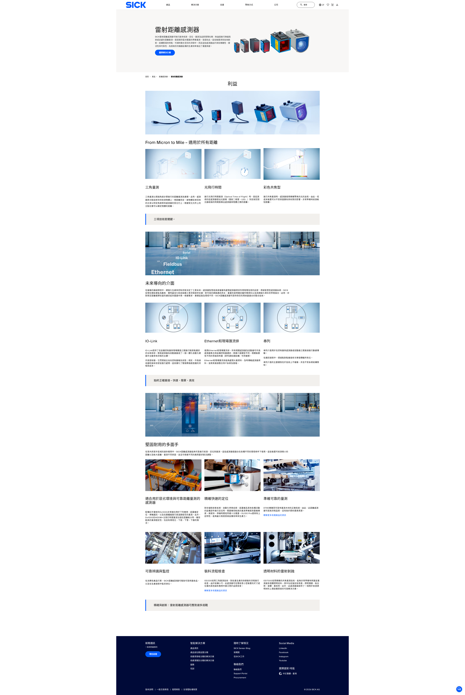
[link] (136, 5)
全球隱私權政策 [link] (190, 689)
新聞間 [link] (237, 652)
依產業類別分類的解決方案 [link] (202, 660)
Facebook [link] (283, 652)
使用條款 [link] (176, 689)
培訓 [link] (192, 668)
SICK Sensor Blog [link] (242, 648)
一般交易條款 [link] (163, 689)
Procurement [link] (240, 677)
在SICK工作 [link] (239, 656)
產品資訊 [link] (194, 648)
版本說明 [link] (149, 689)
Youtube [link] (283, 660)
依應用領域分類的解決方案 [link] (202, 656)
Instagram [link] (283, 656)
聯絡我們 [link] (238, 669)
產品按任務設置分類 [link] (199, 652)
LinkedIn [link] (283, 648)
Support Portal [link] (240, 673)
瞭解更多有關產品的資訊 (275, 515)
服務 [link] (192, 664)
